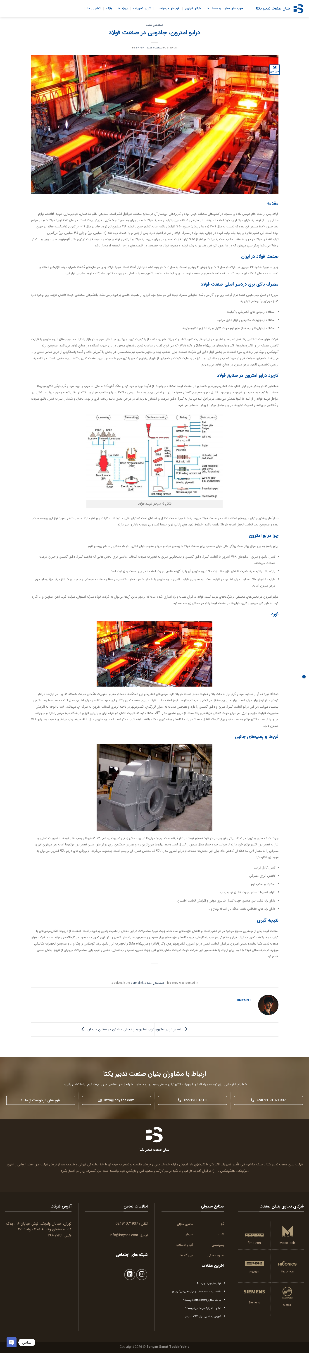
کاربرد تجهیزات (142, 8)
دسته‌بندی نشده (154, 25)
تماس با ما (94, 8)
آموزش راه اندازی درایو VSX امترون (203, 1317)
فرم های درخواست (168, 8)
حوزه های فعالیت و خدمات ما (225, 8)
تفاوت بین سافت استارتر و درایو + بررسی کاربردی (196, 1292)
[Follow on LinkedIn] (129, 1274)
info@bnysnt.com (124, 1235)
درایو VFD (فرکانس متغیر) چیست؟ (203, 1308)
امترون (10, 1164)
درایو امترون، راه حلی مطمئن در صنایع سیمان (120, 1029)
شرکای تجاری (193, 8)
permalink (137, 983)
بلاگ (109, 8)
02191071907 (127, 1224)
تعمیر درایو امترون (168, 1029)
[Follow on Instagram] (141, 1274)
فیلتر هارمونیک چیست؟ (209, 1283)
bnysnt (141, 48)
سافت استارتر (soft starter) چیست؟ (202, 1300)
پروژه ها (123, 8)
